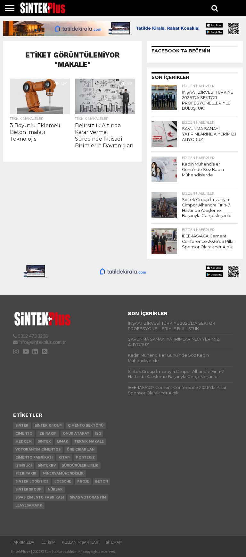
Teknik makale (89, 441)
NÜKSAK (55, 489)
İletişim (48, 542)
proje (83, 481)
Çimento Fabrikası (34, 457)
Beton (101, 481)
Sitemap (114, 542)
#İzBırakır (26, 473)
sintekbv (47, 465)
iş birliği (23, 465)
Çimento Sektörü (85, 425)
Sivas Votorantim (88, 497)
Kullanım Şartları (80, 542)
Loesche (62, 481)
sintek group (48, 425)
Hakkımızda (22, 542)
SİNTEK (44, 441)
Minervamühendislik (63, 473)
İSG (98, 433)
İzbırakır (47, 433)
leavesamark (28, 505)
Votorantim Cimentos (38, 449)
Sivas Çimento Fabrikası (39, 497)
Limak (62, 441)
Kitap (64, 457)
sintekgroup (28, 489)
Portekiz (85, 457)
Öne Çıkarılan (80, 449)
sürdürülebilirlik (80, 465)
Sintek (22, 425)
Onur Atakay (76, 433)
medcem (23, 441)
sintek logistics (31, 481)
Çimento (23, 433)
